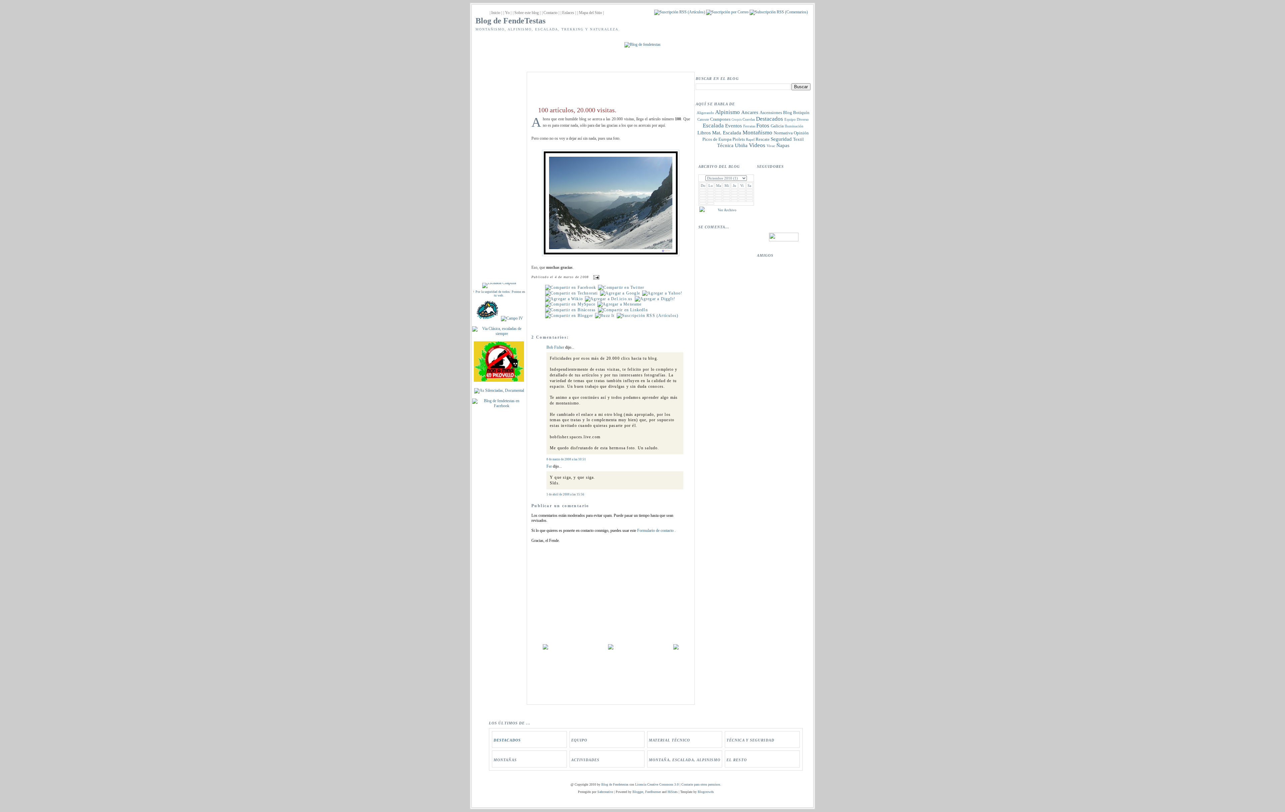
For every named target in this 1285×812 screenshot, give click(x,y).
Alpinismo (727, 112)
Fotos (762, 125)
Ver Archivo (727, 210)
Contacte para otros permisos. (701, 784)
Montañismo (757, 132)
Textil (798, 139)
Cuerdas (749, 119)
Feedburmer (653, 792)
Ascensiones (771, 112)
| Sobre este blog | (526, 12)
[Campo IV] (512, 318)
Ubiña (741, 145)
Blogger (637, 792)
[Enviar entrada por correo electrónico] (595, 276)
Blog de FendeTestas (510, 20)
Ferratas (749, 126)
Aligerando (705, 113)
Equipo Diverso (796, 119)
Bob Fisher (555, 347)
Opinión (801, 132)
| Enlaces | (568, 12)
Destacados (769, 119)
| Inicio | (496, 12)
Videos (757, 145)
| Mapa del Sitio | (590, 12)
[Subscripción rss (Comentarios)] (779, 12)
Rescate (763, 139)
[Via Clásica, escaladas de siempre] (499, 333)
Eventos (733, 125)
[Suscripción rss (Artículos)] (679, 12)
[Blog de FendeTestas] (499, 405)
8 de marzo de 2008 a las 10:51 (566, 459)
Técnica (725, 145)
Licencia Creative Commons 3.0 (657, 784)
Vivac (771, 146)
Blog (787, 112)
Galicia (777, 125)
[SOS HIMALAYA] (487, 318)
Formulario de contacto (656, 530)
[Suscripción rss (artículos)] (647, 315)
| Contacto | (550, 12)
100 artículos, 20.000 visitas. (577, 110)
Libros (704, 132)
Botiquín (801, 112)
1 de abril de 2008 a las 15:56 (565, 494)
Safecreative (605, 792)
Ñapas (782, 145)
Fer (549, 466)
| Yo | (507, 12)
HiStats (673, 792)
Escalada (713, 125)
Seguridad (781, 139)
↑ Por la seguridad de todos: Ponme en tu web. (499, 293)
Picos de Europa (717, 139)
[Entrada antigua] (676, 648)
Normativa (783, 132)
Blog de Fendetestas (614, 784)
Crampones (720, 119)
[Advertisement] (499, 171)
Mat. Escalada (726, 132)
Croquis (737, 119)
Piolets (739, 139)
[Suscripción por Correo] (727, 12)
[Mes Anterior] (702, 210)
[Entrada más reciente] (545, 648)
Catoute (703, 119)
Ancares (749, 112)
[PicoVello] (499, 380)
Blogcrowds (706, 792)
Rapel (750, 139)
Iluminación (794, 126)
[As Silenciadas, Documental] (499, 390)
